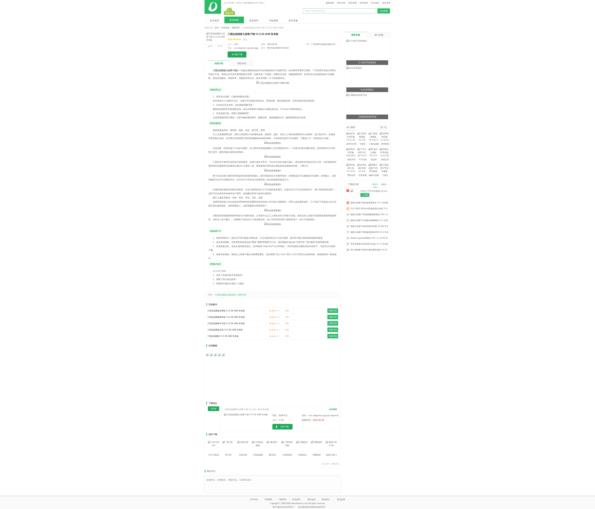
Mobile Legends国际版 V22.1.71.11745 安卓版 (369, 238)
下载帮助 (268, 499)
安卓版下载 (237, 54)
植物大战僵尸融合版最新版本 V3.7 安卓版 (369, 202)
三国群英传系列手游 (367, 117)
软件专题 (352, 3)
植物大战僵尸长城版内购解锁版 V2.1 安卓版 (369, 220)
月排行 (384, 184)
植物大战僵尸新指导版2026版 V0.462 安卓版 (369, 226)
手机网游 (273, 20)
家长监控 (312, 499)
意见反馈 (341, 499)
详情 (366, 195)
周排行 (375, 184)
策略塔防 (236, 28)
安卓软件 (253, 20)
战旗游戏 (231, 295)
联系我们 (326, 499)
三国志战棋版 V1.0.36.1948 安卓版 (223, 336)
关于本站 (254, 499)
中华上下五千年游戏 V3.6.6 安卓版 (374, 191)
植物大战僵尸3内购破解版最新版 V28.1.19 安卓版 (369, 214)
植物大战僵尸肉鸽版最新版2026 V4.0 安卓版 (369, 232)
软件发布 (386, 3)
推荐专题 (355, 35)
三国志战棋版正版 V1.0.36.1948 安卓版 (225, 330)
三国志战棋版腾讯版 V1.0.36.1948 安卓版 (226, 317)
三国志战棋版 (221, 295)
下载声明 (282, 499)
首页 (217, 28)
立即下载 (284, 426)
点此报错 (333, 409)
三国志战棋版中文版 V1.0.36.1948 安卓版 (226, 323)
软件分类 (341, 3)
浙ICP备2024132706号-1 (284, 507)
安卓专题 (293, 20)
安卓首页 (214, 20)
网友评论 (242, 63)
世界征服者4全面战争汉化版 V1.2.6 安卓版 (369, 244)
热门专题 (379, 35)
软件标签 (364, 3)
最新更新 (330, 3)
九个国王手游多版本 (367, 62)
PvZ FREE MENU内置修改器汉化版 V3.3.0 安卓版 (369, 208)
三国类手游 (241, 295)
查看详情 (333, 311)
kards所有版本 (367, 90)
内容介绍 (218, 63)
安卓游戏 (234, 20)
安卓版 (214, 408)
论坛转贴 (375, 3)
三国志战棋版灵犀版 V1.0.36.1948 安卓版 (226, 311)
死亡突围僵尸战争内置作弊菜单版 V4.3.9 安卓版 (369, 250)
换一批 (384, 127)
